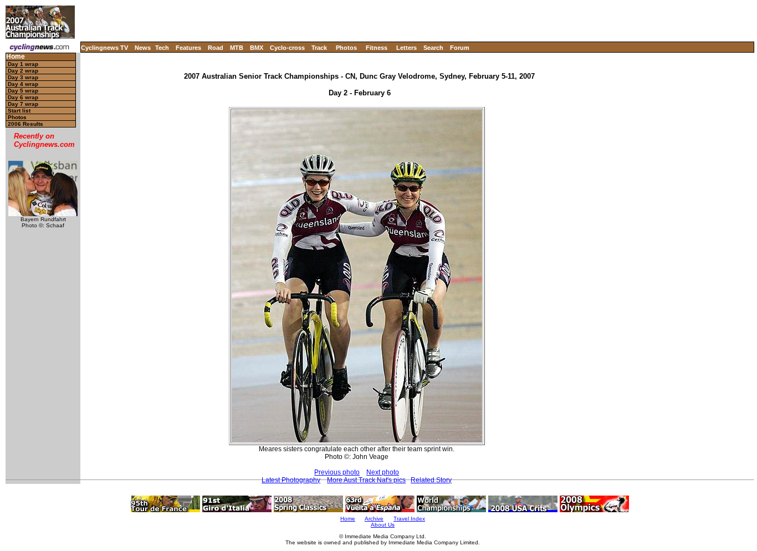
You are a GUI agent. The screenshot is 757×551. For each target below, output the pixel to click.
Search (433, 47)
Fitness (376, 47)
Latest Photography (291, 480)
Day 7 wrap (23, 104)
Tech (162, 47)
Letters (406, 47)
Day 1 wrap (23, 64)
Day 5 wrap (23, 91)
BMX (256, 47)
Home (15, 56)
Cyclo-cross (287, 47)
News (143, 47)
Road (215, 47)
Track (319, 47)
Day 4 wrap (23, 84)
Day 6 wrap (23, 97)
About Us (383, 525)
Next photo (382, 472)
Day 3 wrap (23, 77)
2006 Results (25, 124)
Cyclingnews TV (104, 47)
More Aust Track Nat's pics (366, 480)
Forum (459, 47)
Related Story (431, 480)
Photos (346, 47)
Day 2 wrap (23, 71)
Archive (374, 519)
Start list (19, 111)
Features (188, 47)
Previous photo (337, 472)
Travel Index (409, 519)
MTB (236, 47)
